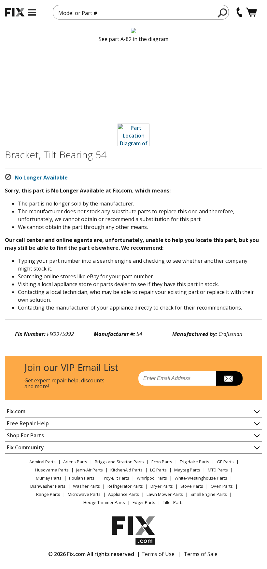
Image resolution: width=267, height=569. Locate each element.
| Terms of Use (156, 554)
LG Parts (158, 470)
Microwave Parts (84, 494)
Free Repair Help (28, 423)
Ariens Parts (75, 462)
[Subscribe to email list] (229, 378)
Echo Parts (161, 462)
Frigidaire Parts (194, 462)
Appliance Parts (123, 494)
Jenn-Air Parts (89, 470)
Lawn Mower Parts (165, 494)
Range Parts (48, 494)
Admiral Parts (42, 462)
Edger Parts (144, 502)
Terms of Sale (201, 554)
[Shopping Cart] (251, 12)
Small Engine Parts (208, 494)
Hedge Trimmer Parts (104, 502)
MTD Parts (218, 470)
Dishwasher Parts (47, 486)
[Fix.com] (14, 12)
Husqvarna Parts (52, 470)
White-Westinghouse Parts (201, 478)
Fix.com (16, 411)
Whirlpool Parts (152, 478)
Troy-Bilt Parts (115, 478)
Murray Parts (49, 478)
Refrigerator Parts (125, 486)
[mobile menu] (32, 12)
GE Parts (225, 462)
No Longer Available (41, 177)
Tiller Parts (173, 502)
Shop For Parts (25, 435)
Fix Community (25, 447)
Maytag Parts (187, 470)
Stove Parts (191, 486)
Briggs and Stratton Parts (119, 462)
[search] (222, 13)
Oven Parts (222, 486)
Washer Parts (86, 486)
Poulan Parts (81, 478)
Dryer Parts (161, 486)
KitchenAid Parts (126, 470)
